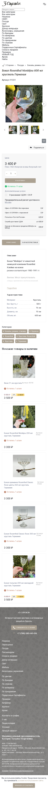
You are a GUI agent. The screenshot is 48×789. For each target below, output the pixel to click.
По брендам (7, 680)
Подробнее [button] (12, 288)
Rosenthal (9, 336)
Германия (22, 341)
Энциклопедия (8, 723)
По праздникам (9, 691)
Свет (4, 663)
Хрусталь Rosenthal (26, 336)
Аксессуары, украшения (12, 671)
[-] (6, 173)
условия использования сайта (30, 781)
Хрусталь (9, 341)
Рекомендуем (8, 652)
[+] (15, 173)
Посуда (5, 648)
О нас (4, 719)
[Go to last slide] (5, 130)
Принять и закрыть (24, 785)
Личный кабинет (9, 731)
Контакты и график (10, 715)
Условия (6, 727)
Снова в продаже (9, 656)
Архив (5, 710)
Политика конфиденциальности (21, 771)
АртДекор (6, 703)
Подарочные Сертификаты (14, 695)
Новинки (6, 641)
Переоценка (7, 645)
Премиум (6, 699)
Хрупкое (35, 331)
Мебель (5, 667)
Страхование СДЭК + (20, 195)
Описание (11, 242)
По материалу (8, 687)
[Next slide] (43, 130)
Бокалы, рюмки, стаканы (15, 331)
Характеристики (30, 242)
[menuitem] (13, 130)
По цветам (6, 676)
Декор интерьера (9, 660)
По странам (7, 684)
